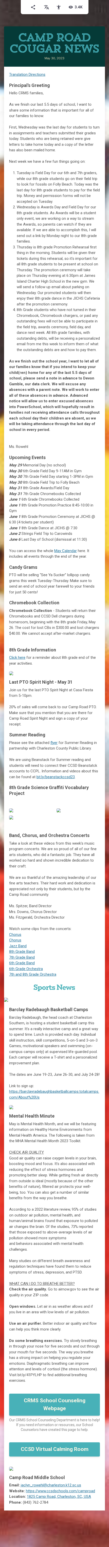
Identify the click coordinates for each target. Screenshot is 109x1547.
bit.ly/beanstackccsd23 (56, 777)
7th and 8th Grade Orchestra (32, 974)
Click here (17, 657)
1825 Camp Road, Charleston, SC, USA (59, 1496)
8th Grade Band (22, 951)
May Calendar (65, 551)
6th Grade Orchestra (26, 969)
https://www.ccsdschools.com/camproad (60, 1491)
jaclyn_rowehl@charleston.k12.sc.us (51, 1485)
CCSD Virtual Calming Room (54, 1449)
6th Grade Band (22, 963)
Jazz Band (18, 946)
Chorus (15, 934)
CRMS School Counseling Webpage (54, 1404)
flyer (54, 742)
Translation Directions (27, 74)
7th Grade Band (22, 957)
